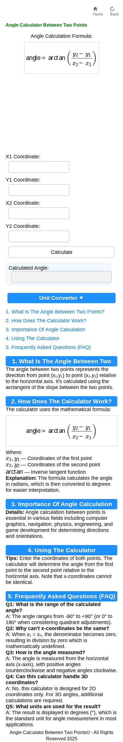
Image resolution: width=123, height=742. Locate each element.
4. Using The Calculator (32, 338)
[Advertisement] (61, 112)
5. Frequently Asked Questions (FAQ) (48, 347)
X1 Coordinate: (23, 156)
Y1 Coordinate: (23, 180)
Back (114, 12)
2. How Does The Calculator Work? (46, 320)
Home (98, 12)
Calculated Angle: (29, 268)
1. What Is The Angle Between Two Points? (55, 312)
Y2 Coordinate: (23, 226)
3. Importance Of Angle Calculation (45, 329)
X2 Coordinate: (23, 203)
